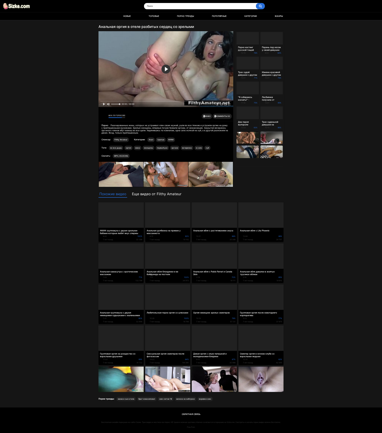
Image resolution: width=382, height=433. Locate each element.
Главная (102, 16)
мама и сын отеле (126, 399)
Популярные (219, 16)
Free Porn (191, 427)
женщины (148, 148)
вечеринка (187, 148)
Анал (151, 140)
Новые (127, 16)
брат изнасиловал (146, 399)
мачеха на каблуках (185, 399)
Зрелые (160, 140)
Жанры (279, 16)
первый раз (162, 148)
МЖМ (171, 140)
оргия (128, 148)
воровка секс (205, 399)
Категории (250, 16)
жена (137, 148)
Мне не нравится (105, 116)
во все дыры (116, 148)
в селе (199, 148)
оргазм (174, 148)
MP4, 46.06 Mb (121, 156)
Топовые (154, 16)
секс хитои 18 (165, 399)
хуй (207, 148)
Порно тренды (185, 16)
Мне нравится (101, 116)
